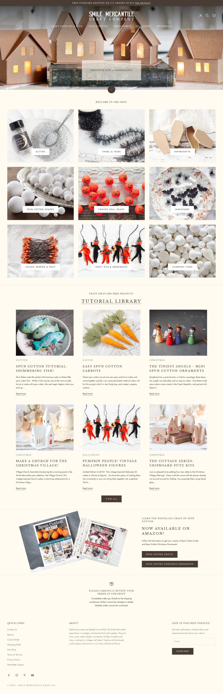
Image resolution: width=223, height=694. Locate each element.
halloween (91, 455)
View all (111, 498)
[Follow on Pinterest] (24, 675)
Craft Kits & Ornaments (111, 266)
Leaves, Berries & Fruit (40, 266)
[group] (111, 47)
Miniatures (122, 26)
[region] (111, 47)
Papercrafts (182, 151)
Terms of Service (14, 654)
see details (143, 3)
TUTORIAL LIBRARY (111, 301)
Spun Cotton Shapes (40, 209)
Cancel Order (13, 639)
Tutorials (164, 26)
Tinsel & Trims (111, 151)
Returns (10, 634)
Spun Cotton (98, 26)
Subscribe (182, 651)
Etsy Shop (11, 649)
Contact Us (12, 629)
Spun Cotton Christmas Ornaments (170, 564)
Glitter (40, 151)
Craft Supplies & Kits (66, 26)
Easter (88, 360)
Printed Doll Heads (111, 209)
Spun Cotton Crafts (159, 554)
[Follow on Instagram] (16, 675)
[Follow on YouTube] (32, 675)
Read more (21, 393)
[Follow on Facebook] (8, 675)
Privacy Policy (13, 659)
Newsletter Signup (15, 664)
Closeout (144, 26)
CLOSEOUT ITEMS (182, 266)
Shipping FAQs (14, 644)
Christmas (157, 360)
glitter (22, 360)
